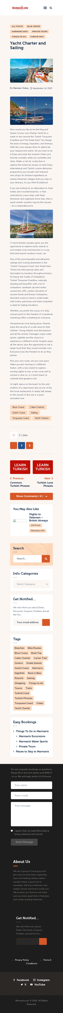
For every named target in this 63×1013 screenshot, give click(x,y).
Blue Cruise (33, 26)
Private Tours (40, 31)
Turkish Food (22, 693)
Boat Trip (36, 653)
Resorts (19, 678)
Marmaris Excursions (32, 736)
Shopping (20, 683)
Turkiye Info (37, 36)
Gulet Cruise (18, 412)
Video (39, 703)
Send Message (24, 842)
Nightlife (19, 673)
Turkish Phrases (23, 698)
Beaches (19, 648)
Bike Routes (34, 648)
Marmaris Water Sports (33, 741)
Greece (19, 663)
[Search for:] (31, 558)
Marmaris (37, 668)
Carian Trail (40, 658)
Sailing (34, 412)
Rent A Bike (34, 673)
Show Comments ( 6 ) (30, 496)
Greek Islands (34, 663)
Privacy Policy (22, 960)
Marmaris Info (20, 31)
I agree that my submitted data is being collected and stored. (31, 832)
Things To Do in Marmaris (32, 731)
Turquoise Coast (20, 418)
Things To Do (19, 36)
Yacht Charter (42, 418)
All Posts (17, 26)
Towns (18, 688)
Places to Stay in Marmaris (32, 751)
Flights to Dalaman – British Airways (38, 517)
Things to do (36, 683)
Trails (29, 688)
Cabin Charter (37, 407)
